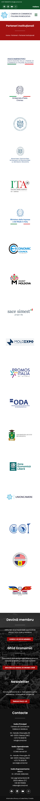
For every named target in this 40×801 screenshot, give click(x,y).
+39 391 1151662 (20, 783)
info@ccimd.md (16, 2)
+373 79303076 (6, 2)
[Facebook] (4, 6)
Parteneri (14, 35)
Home (8, 35)
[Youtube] (12, 6)
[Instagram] (15, 6)
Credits (31, 798)
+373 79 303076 (20, 738)
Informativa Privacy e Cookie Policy (17, 798)
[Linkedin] (8, 6)
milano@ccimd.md (20, 785)
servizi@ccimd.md (20, 763)
